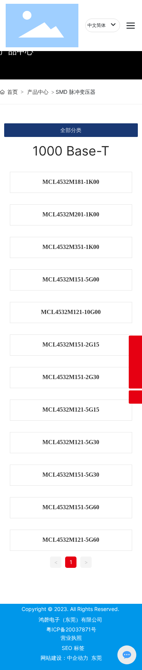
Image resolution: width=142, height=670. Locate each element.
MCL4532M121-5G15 (70, 409)
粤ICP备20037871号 (71, 629)
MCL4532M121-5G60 (70, 539)
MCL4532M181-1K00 (70, 182)
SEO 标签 (73, 648)
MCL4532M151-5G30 (70, 474)
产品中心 (37, 92)
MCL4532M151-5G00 (70, 279)
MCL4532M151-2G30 (70, 377)
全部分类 (70, 130)
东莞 (96, 657)
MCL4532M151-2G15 (70, 344)
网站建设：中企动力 (64, 657)
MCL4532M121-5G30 (70, 442)
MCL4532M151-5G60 (70, 507)
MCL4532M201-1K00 (70, 214)
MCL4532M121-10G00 (71, 312)
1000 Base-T (71, 151)
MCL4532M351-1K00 (70, 247)
